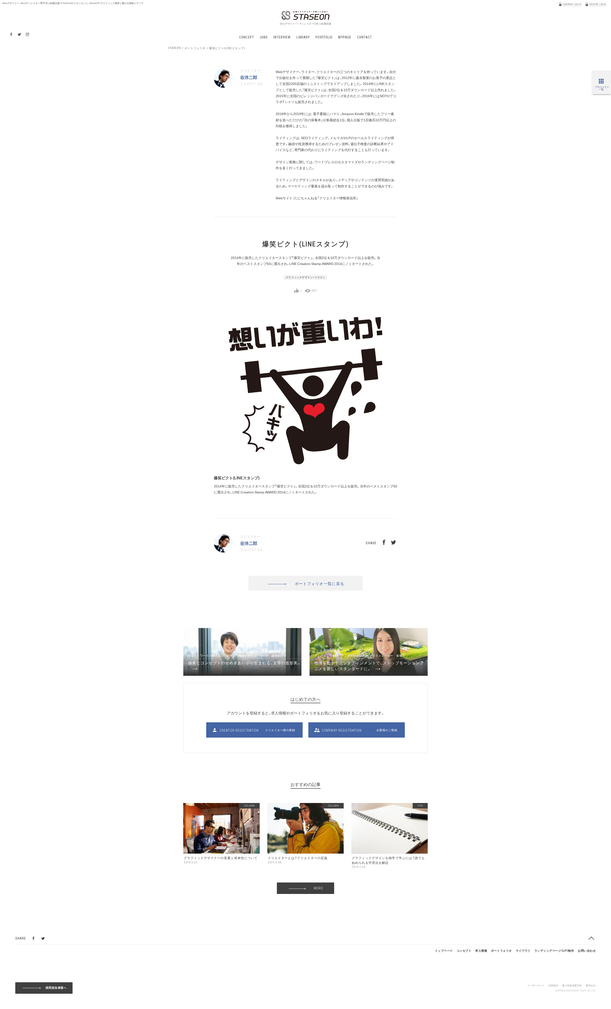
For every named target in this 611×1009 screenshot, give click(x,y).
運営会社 (591, 985)
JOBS (264, 37)
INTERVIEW (282, 37)
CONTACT (364, 37)
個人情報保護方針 (572, 985)
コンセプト (464, 950)
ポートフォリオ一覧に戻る (319, 583)
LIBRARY (303, 37)
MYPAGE (344, 37)
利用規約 (553, 985)
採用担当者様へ (56, 988)
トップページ (444, 950)
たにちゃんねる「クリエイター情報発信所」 (326, 197)
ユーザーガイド (536, 985)
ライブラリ (523, 950)
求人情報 (481, 950)
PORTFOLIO (324, 37)
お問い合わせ (587, 950)
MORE (318, 888)
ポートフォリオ (194, 48)
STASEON (174, 48)
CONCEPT (246, 37)
